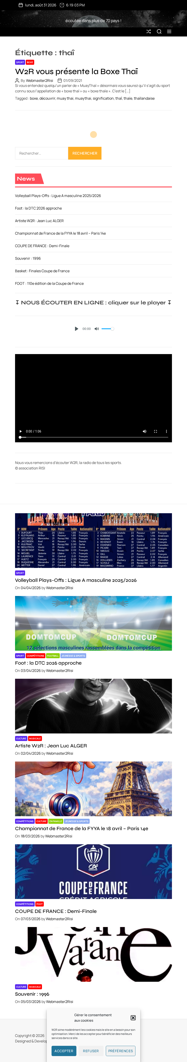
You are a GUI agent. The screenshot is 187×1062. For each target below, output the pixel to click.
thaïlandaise (144, 98)
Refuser (91, 1051)
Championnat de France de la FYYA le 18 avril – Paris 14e (60, 233)
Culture (21, 738)
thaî (118, 98)
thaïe (128, 98)
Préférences (120, 1051)
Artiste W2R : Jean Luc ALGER (39, 220)
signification (103, 98)
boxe (30, 62)
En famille (55, 821)
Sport (20, 62)
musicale (35, 738)
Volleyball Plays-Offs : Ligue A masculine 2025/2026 (58, 195)
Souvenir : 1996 (28, 258)
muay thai (65, 98)
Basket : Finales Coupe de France (42, 270)
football (53, 655)
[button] (133, 1017)
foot (39, 904)
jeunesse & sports (73, 655)
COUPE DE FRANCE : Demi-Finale (42, 245)
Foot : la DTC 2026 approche (38, 208)
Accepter (64, 1051)
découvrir (47, 98)
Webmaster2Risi (39, 80)
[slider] (107, 328)
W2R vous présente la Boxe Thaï (76, 71)
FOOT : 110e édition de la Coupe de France (49, 283)
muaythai (83, 98)
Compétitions (35, 655)
